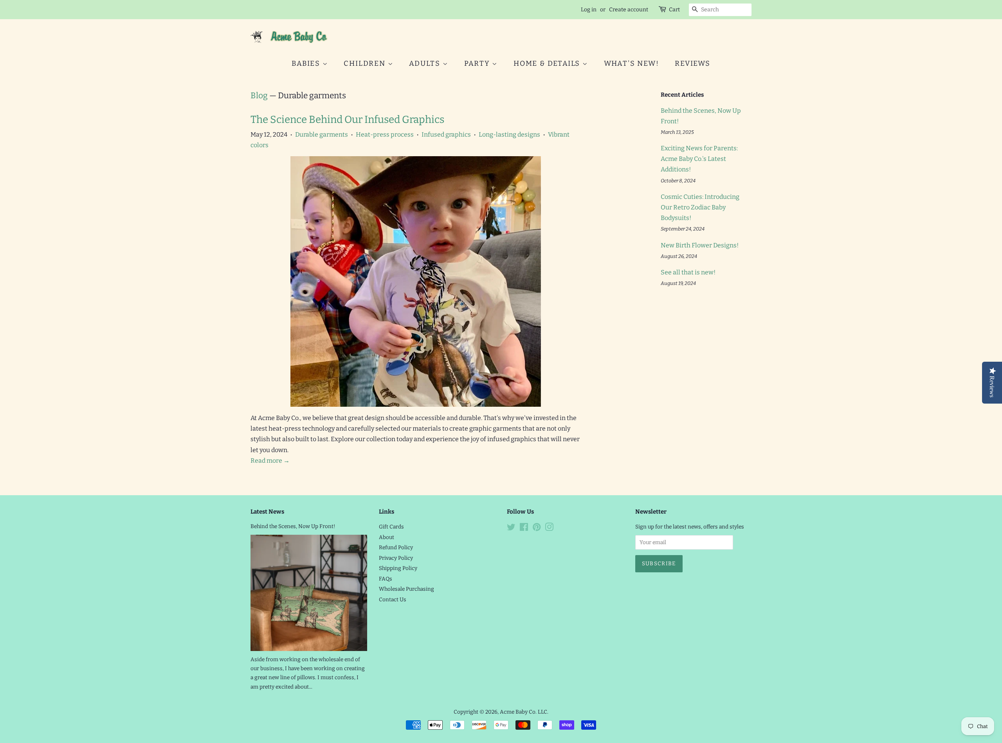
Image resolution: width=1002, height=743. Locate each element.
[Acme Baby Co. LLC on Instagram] (549, 528)
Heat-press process (385, 134)
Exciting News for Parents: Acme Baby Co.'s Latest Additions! (699, 158)
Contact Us (392, 599)
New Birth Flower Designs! (700, 245)
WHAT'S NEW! (631, 63)
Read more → (270, 460)
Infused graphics (446, 134)
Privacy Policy (396, 558)
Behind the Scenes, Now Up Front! (292, 526)
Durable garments (321, 134)
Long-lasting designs (509, 134)
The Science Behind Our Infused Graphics (347, 120)
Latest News (267, 511)
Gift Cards (391, 526)
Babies (307, 63)
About (386, 537)
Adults (426, 63)
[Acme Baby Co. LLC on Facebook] (523, 528)
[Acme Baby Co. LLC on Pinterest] (536, 528)
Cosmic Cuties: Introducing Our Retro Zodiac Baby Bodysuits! (700, 207)
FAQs (385, 578)
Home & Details (548, 63)
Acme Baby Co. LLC (523, 712)
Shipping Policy (398, 568)
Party (478, 63)
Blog (259, 95)
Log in (589, 9)
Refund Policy (396, 547)
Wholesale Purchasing (406, 589)
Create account (628, 9)
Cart (674, 9)
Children (365, 63)
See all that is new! (688, 272)
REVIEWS (692, 63)
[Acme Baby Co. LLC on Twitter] (511, 528)
